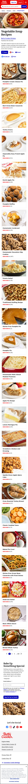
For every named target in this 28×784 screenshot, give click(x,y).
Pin (12, 52)
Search (24, 6)
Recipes (9, 10)
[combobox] (12, 6)
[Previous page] (7, 654)
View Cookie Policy (14, 778)
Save (5, 52)
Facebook (6, 56)
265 (18, 654)
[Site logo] (8, 735)
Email (19, 53)
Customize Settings (14, 781)
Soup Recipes (20, 10)
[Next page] (21, 654)
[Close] (26, 766)
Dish (14, 10)
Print (14, 56)
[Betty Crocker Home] (4, 2)
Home (3, 10)
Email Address (7, 681)
